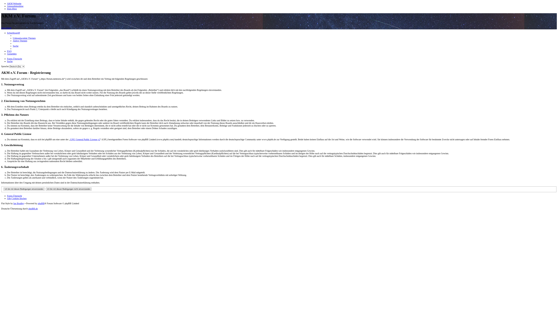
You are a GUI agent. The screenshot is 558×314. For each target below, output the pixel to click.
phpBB (41, 203)
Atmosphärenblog (15, 6)
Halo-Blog (12, 9)
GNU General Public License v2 (85, 139)
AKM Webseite (14, 3)
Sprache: (5, 66)
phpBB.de (33, 208)
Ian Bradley (18, 203)
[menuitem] (24, 38)
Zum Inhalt (6, 28)
